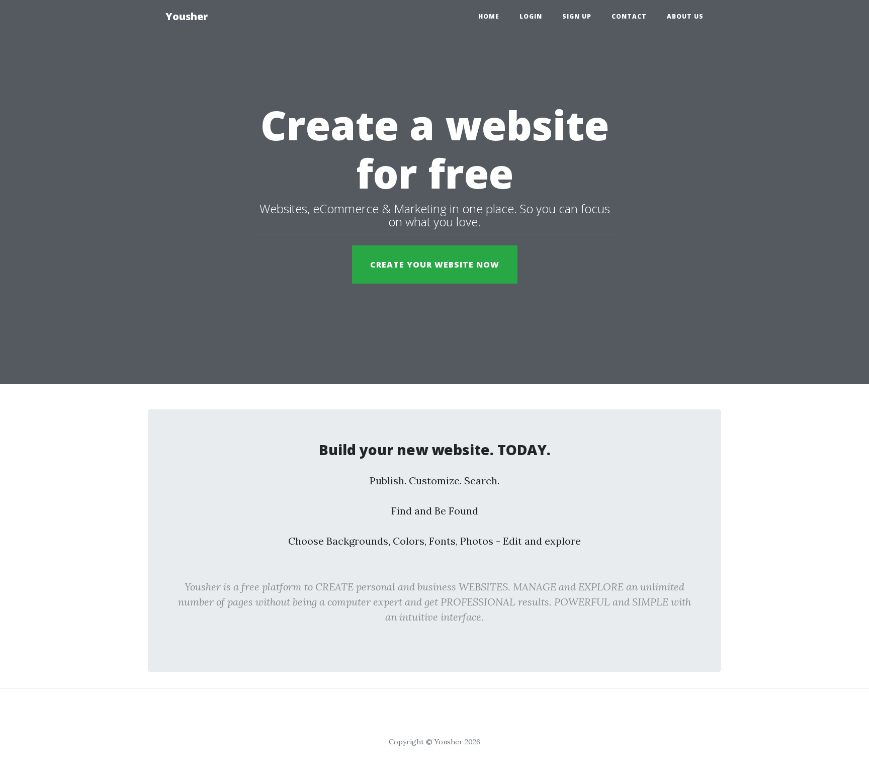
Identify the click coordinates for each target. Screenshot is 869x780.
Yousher (186, 16)
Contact (629, 16)
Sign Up (576, 16)
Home (488, 16)
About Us (685, 16)
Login (530, 16)
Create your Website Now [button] (434, 264)
